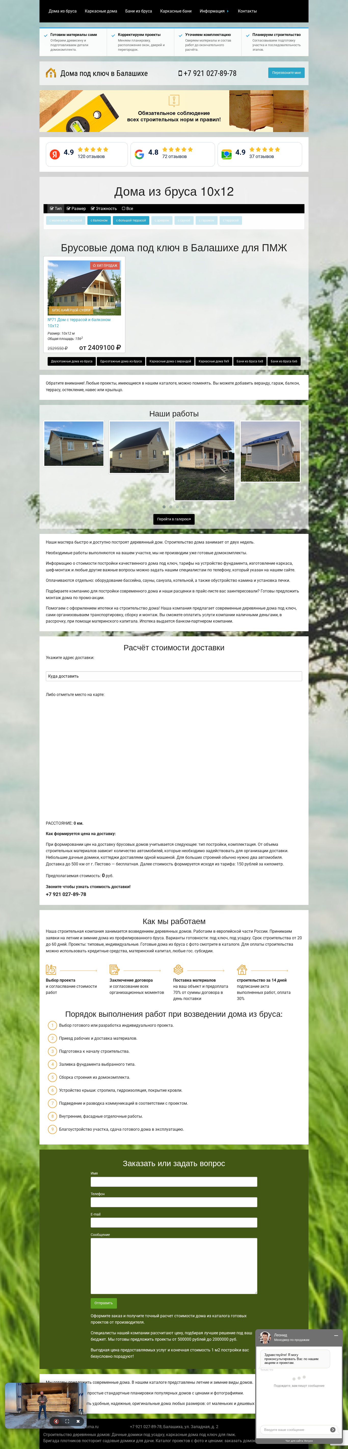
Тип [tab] (58, 208)
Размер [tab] (78, 208)
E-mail (95, 1214)
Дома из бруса (63, 11)
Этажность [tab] (106, 208)
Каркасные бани (176, 11)
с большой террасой (131, 220)
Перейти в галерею (173, 519)
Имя (94, 1173)
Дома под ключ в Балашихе (103, 73)
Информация (212, 11)
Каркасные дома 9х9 (214, 361)
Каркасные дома (101, 11)
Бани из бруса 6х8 (250, 361)
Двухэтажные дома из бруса (71, 361)
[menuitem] (63, 11)
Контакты (247, 11)
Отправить (104, 1303)
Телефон (98, 1194)
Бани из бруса (138, 11)
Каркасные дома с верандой (170, 361)
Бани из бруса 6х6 (284, 361)
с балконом (99, 220)
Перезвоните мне (286, 73)
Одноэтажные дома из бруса (121, 361)
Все (129, 208)
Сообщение (100, 1235)
